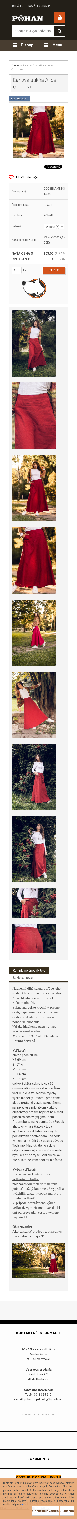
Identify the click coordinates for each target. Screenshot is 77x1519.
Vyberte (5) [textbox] (52, 226)
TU (26, 1217)
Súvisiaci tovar (23, 978)
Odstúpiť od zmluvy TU (38, 1477)
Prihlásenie (18, 6)
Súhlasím (67, 1511)
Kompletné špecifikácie (29, 970)
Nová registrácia (39, 6)
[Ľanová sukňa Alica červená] (38, 132)
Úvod (15, 65)
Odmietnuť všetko (45, 1511)
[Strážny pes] (34, 288)
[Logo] (27, 18)
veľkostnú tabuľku (25, 1179)
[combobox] (54, 226)
